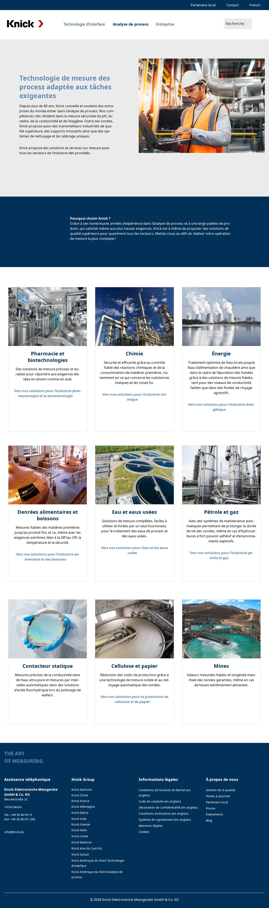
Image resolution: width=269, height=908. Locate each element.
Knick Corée (79, 836)
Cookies (144, 832)
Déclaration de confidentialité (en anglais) (168, 807)
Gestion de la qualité (220, 790)
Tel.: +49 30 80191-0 (18, 815)
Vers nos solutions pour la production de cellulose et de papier (134, 699)
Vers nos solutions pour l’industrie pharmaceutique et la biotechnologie (47, 393)
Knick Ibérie (79, 813)
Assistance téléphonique (27, 779)
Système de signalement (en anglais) (165, 820)
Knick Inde (78, 819)
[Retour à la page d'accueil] (25, 23)
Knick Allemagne (83, 807)
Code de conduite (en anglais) (160, 801)
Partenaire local (217, 802)
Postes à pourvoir (218, 796)
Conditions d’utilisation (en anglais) (163, 813)
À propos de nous (222, 779)
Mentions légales (151, 826)
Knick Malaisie (81, 842)
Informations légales (158, 779)
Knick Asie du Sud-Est (86, 848)
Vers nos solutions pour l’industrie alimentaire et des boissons (47, 557)
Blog (209, 820)
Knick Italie (79, 830)
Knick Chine (79, 795)
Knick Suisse (80, 854)
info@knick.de (14, 832)
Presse (210, 808)
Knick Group (82, 779)
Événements (214, 814)
